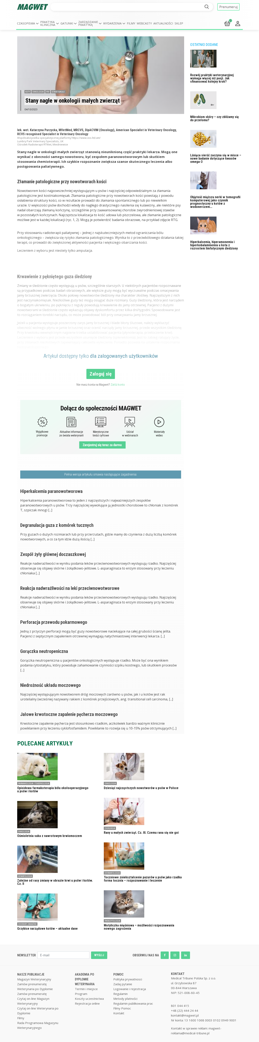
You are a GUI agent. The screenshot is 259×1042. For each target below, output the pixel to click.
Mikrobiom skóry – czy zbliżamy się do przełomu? (214, 118)
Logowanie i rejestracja (129, 989)
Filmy (131, 23)
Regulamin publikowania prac (133, 1003)
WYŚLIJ (99, 955)
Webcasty (144, 23)
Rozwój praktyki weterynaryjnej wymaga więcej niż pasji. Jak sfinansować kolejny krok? (212, 78)
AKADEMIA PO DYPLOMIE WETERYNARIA (85, 979)
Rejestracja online (87, 1003)
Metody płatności (125, 999)
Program (81, 994)
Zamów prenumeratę (32, 984)
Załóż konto (118, 384)
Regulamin (120, 994)
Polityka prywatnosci (127, 979)
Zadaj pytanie (122, 984)
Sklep (179, 23)
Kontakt (118, 1013)
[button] (27, 23)
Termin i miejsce (86, 989)
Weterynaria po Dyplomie (35, 989)
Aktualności (163, 23)
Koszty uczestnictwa (89, 999)
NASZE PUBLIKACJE (30, 974)
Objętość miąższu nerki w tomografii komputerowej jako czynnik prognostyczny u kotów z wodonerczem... (215, 202)
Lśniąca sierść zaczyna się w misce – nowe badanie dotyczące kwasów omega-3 (215, 158)
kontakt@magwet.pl (185, 1015)
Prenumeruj (228, 7)
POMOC (118, 974)
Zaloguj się (101, 374)
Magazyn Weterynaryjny (34, 979)
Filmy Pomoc (122, 1008)
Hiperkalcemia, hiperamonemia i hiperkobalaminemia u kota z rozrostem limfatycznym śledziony (214, 245)
